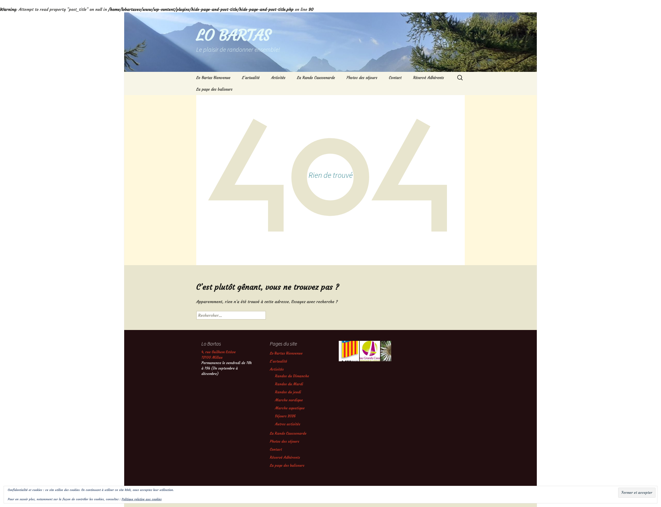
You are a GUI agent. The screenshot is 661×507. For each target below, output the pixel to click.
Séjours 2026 (285, 416)
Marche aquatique (290, 408)
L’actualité (250, 77)
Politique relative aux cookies (142, 499)
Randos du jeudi (288, 392)
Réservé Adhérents (428, 77)
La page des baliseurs (214, 89)
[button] (348, 351)
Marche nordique (289, 400)
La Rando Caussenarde (316, 77)
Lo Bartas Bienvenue (213, 77)
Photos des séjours (362, 77)
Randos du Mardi (289, 384)
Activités (278, 77)
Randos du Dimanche (292, 376)
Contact (395, 77)
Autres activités (287, 424)
